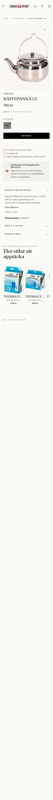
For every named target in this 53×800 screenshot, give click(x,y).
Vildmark (18, 18)
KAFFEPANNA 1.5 (37, 18)
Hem (5, 18)
